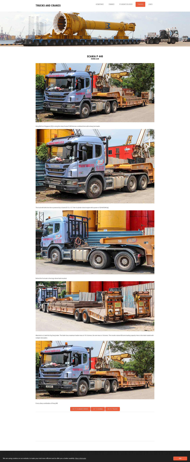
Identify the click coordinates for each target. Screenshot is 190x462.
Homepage (100, 4)
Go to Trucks (112, 409)
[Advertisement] (95, 426)
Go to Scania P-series (80, 409)
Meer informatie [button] (80, 458)
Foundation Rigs (126, 4)
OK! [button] (180, 458)
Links (150, 4)
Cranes (111, 4)
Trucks (140, 4)
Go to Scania (98, 409)
